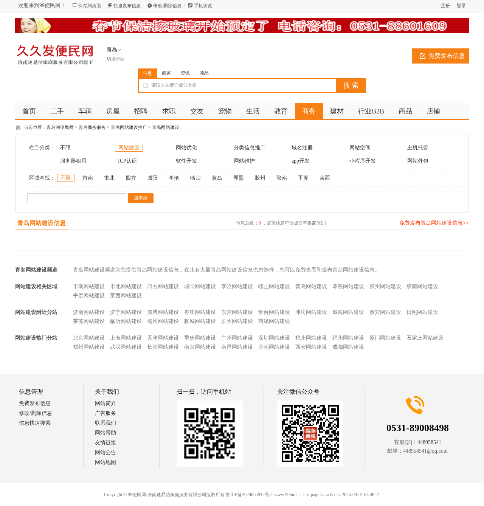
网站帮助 (105, 433)
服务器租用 (73, 161)
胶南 (281, 178)
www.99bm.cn (287, 494)
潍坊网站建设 (311, 312)
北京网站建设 (89, 338)
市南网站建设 (89, 286)
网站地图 (105, 462)
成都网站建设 (348, 347)
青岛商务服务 (92, 127)
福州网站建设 (348, 338)
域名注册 (302, 148)
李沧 (174, 178)
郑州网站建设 (89, 347)
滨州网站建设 (237, 321)
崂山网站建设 (274, 286)
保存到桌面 (89, 5)
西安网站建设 (311, 347)
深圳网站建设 (274, 338)
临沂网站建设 (126, 321)
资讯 (185, 73)
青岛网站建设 (165, 127)
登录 (461, 5)
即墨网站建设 (348, 286)
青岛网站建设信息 (41, 223)
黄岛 (217, 178)
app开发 (301, 161)
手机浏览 (203, 5)
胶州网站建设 (385, 286)
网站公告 (105, 452)
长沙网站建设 (163, 347)
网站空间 (360, 148)
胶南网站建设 (422, 286)
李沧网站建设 (237, 286)
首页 (29, 111)
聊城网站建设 (200, 321)
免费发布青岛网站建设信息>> (434, 223)
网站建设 (129, 148)
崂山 (195, 178)
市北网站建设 (126, 286)
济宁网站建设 (126, 312)
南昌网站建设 (237, 347)
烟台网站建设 (274, 312)
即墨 (238, 178)
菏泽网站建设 (274, 321)
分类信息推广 (249, 148)
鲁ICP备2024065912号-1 (249, 494)
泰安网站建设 (385, 312)
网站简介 (105, 403)
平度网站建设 (89, 295)
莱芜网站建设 (89, 321)
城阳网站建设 (200, 286)
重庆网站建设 (200, 338)
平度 (303, 178)
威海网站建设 (348, 312)
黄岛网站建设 (311, 286)
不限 (65, 148)
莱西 (325, 178)
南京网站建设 (200, 347)
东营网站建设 (237, 312)
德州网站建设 (163, 321)
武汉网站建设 (126, 347)
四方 (131, 178)
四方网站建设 (163, 286)
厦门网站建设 (385, 338)
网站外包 (417, 161)
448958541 (429, 442)
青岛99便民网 (60, 127)
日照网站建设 (422, 312)
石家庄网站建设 (425, 338)
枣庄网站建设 (200, 312)
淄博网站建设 (163, 312)
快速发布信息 (127, 5)
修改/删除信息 (167, 5)
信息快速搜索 (35, 423)
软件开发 (186, 161)
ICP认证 (127, 161)
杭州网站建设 (311, 338)
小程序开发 (362, 161)
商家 (166, 73)
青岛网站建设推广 (129, 127)
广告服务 (105, 413)
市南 (87, 178)
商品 (204, 73)
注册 (445, 5)
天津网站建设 (163, 338)
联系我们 (105, 423)
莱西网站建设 (126, 295)
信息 (147, 73)
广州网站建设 (237, 338)
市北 (109, 178)
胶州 (260, 178)
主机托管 (417, 148)
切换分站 (116, 59)
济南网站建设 (89, 312)
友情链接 (105, 442)
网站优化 (186, 148)
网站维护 (244, 161)
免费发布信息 (446, 56)
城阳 (152, 178)
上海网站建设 (126, 338)
